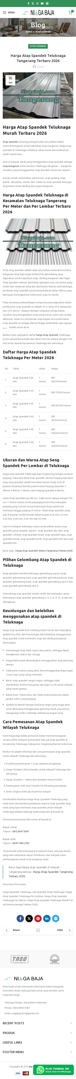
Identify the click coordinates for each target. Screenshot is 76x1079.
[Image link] (23, 978)
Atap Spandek (43, 32)
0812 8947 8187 (20, 831)
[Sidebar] (4, 328)
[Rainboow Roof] (55, 959)
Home (29, 31)
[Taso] (20, 959)
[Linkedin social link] (47, 918)
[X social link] (32, 3)
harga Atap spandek (47, 335)
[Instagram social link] (37, 3)
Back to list (38, 930)
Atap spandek (10, 142)
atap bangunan (11, 166)
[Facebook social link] (28, 3)
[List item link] (38, 1008)
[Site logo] (38, 12)
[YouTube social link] (42, 3)
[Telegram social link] (55, 918)
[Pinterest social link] (47, 3)
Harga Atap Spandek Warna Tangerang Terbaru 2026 (43, 551)
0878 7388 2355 (20, 843)
